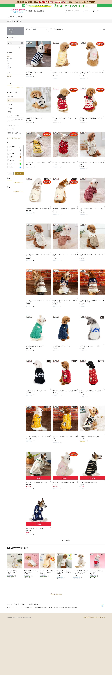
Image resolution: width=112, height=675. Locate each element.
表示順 (28, 29)
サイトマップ (18, 607)
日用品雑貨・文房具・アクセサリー (15, 133)
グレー (12, 153)
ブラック (12, 150)
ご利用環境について (28, 607)
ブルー (12, 167)
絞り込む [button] (19, 173)
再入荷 (9, 68)
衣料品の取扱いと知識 (35, 604)
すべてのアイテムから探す (72, 10)
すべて (9, 78)
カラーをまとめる (58, 29)
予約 (8, 63)
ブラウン (12, 157)
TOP (8, 21)
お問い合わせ (10, 607)
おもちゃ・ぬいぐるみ (13, 116)
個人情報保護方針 (39, 607)
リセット (21, 47)
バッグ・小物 (11, 129)
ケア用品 (10, 108)
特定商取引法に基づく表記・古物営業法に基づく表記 (64, 607)
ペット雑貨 (10, 96)
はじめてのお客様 (12, 604)
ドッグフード (11, 104)
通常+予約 (9, 58)
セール (9, 65)
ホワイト (12, 146)
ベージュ (12, 160)
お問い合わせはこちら (56, 594)
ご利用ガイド (23, 604)
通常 (8, 61)
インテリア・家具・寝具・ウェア (15, 120)
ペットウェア (11, 100)
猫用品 (9, 112)
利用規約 (47, 607)
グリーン (12, 163)
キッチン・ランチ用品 (13, 125)
